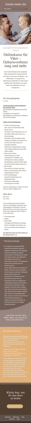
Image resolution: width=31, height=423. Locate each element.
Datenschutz (16, 417)
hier (16, 235)
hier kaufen (15, 406)
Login (22, 417)
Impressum (8, 417)
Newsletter (12, 419)
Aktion (18, 419)
